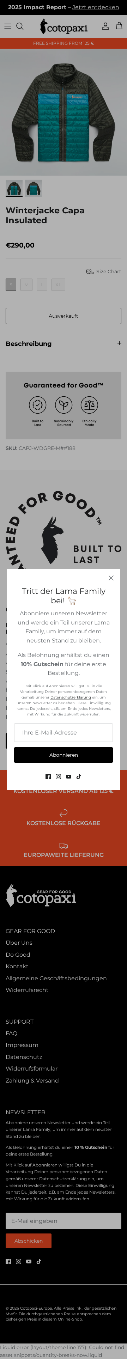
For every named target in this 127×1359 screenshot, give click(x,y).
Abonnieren (63, 755)
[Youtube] (68, 776)
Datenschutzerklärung (70, 697)
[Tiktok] (78, 776)
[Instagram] (58, 776)
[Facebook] (48, 776)
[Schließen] (111, 578)
